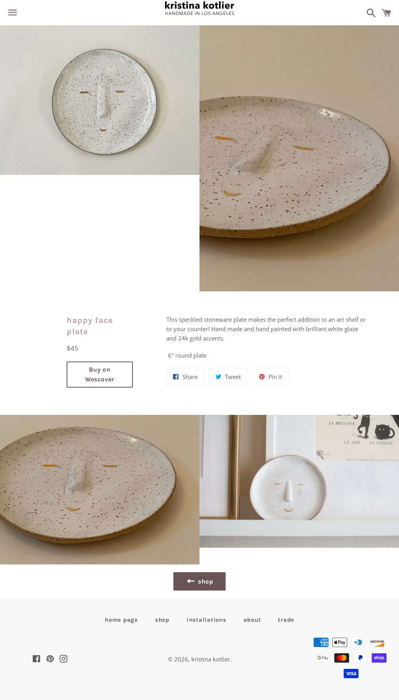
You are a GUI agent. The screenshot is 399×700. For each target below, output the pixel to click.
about (252, 619)
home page (121, 619)
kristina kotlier (210, 659)
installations (206, 619)
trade (286, 619)
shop (162, 619)
